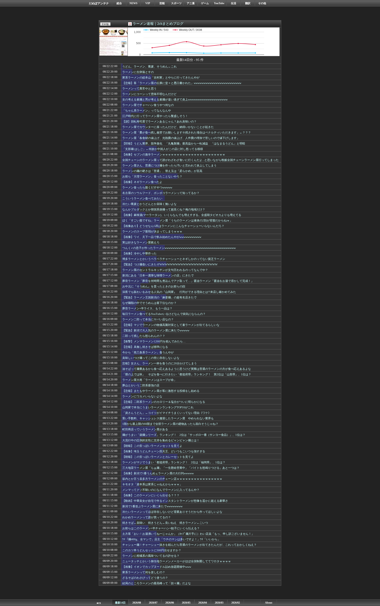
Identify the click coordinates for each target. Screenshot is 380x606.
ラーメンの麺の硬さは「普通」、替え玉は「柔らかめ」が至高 (162, 171)
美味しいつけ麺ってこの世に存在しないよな (150, 358)
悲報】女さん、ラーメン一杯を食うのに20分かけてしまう (159, 363)
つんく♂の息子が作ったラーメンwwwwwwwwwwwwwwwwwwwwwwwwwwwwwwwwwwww (179, 248)
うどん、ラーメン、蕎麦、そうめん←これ (149, 66)
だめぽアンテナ (99, 3)
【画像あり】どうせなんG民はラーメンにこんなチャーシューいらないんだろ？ (173, 226)
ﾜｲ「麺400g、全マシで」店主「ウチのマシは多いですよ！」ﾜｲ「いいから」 (171, 539)
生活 (233, 3)
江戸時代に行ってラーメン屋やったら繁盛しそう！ (155, 116)
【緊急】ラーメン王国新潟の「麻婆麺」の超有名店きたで (159, 297)
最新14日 (120, 602)
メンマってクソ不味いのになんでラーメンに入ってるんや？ (160, 489)
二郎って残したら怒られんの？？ (143, 336)
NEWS (133, 3)
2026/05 (186, 602)
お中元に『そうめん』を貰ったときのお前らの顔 (153, 286)
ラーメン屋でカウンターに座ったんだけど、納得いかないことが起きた (168, 127)
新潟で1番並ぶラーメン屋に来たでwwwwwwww (152, 506)
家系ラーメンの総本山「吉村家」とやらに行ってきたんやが (160, 77)
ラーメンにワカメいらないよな (142, 396)
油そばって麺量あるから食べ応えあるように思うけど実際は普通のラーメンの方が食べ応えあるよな (186, 369)
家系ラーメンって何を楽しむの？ (143, 572)
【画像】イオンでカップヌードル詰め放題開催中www (156, 566)
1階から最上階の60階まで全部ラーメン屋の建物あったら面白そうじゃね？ (170, 423)
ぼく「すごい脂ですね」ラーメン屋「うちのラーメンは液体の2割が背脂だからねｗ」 (177, 220)
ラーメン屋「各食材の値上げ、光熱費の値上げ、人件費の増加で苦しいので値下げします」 (180, 138)
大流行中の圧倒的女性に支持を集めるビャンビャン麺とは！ (160, 440)
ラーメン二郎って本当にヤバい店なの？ (148, 319)
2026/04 (202, 602)
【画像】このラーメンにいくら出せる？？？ (150, 495)
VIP (147, 3)
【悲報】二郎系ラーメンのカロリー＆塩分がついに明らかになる (163, 401)
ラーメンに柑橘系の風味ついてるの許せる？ (150, 555)
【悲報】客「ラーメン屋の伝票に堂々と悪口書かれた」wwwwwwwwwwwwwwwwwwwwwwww (181, 83)
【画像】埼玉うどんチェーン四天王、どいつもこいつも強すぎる (163, 451)
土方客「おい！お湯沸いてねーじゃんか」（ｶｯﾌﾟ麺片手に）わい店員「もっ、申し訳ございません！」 (188, 533)
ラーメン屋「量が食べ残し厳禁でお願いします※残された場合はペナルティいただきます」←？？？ (186, 132)
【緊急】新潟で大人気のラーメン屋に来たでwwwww (155, 330)
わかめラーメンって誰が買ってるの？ (146, 517)
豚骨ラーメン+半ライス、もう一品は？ (147, 308)
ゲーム (205, 3)
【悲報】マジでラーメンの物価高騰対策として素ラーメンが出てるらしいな (170, 325)
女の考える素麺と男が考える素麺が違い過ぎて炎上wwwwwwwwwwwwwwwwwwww (175, 99)
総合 (119, 3)
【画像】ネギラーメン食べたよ (142, 182)
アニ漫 (191, 3)
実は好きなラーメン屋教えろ (140, 242)
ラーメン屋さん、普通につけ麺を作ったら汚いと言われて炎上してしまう (169, 165)
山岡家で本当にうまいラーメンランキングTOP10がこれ (158, 407)
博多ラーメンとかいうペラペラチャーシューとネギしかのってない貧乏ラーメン (173, 259)
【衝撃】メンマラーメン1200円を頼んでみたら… (154, 341)
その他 (262, 3)
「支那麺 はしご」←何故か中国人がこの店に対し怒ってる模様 (162, 149)
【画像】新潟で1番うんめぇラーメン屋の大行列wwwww (158, 473)
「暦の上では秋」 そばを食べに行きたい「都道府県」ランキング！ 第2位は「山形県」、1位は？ (186, 374)
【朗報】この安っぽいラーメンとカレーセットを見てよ (158, 456)
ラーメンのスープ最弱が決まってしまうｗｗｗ (152, 231)
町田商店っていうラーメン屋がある (145, 429)
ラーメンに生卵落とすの (138, 72)
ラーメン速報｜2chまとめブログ (158, 24)
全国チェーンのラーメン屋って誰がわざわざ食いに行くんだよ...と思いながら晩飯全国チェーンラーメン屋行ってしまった (200, 160)
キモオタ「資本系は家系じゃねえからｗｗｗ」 (152, 484)
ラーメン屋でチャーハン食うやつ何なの (148, 105)
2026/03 (219, 602)
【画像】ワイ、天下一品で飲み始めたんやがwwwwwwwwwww (161, 237)
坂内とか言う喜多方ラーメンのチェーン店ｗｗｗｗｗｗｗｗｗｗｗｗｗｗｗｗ (172, 478)
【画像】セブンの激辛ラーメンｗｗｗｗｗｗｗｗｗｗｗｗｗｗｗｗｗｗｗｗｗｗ (173, 154)
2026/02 (235, 602)
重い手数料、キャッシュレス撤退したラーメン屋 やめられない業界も (168, 418)
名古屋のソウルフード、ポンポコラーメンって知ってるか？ (160, 193)
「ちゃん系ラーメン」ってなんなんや (146, 110)
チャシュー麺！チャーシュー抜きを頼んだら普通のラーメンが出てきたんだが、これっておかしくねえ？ (189, 544)
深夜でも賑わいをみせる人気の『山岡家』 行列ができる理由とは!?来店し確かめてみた (179, 292)
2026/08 (136, 602)
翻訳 (247, 3)
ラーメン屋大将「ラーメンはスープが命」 (149, 379)
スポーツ (176, 3)
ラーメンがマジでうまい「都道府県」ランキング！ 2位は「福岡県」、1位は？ (173, 462)
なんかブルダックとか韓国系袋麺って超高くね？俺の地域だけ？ (163, 209)
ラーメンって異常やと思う (139, 88)
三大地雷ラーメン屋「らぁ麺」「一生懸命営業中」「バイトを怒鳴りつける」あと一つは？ (180, 467)
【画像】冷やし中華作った (139, 253)
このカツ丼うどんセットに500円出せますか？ (151, 550)
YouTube (219, 3)
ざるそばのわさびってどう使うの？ (145, 577)
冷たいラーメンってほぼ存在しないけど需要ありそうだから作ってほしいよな (172, 511)
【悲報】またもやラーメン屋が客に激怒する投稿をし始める (160, 390)
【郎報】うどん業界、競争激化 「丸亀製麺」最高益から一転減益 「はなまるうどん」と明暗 (183, 143)
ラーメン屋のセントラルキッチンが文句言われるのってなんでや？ (165, 270)
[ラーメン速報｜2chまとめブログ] (113, 53)
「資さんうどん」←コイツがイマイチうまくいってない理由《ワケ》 (166, 412)
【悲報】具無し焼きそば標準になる (145, 347)
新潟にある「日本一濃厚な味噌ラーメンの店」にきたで (158, 275)
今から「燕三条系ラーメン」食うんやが (148, 352)
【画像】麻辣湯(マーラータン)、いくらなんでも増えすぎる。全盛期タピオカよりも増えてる (181, 215)
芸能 (162, 3)
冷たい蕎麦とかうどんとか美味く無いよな (149, 204)
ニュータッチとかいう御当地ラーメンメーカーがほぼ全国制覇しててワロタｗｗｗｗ (176, 561)
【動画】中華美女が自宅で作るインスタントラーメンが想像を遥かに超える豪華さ (175, 500)
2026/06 (169, 602)
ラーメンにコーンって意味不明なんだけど (149, 94)
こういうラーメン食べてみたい (142, 198)
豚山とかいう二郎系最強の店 (140, 385)
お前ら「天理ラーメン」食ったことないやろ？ (152, 176)
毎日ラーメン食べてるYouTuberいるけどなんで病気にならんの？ (164, 314)
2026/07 (153, 602)
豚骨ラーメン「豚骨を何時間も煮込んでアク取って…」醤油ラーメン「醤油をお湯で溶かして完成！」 (188, 281)
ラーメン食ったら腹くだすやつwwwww (147, 187)
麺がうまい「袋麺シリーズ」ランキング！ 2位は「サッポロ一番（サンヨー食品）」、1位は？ (183, 434)
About (268, 602)
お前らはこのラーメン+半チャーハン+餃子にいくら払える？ (161, 528)
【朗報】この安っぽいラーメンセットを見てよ (152, 445)
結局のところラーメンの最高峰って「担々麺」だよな (156, 583)
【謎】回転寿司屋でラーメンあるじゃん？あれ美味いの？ (159, 121)
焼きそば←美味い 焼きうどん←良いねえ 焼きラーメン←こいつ (165, 522)
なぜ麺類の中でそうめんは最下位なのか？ (149, 303)
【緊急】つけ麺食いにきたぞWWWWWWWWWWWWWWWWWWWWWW (169, 264)
